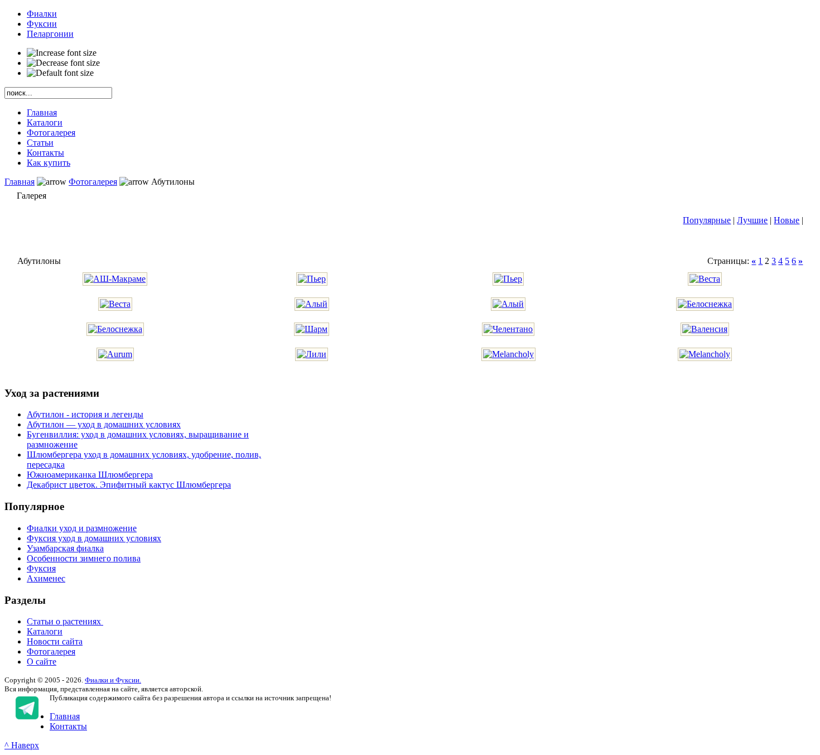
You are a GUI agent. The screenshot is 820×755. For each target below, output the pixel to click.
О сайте (41, 661)
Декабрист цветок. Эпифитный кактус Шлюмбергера (129, 484)
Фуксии (42, 23)
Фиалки (42, 13)
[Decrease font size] (63, 63)
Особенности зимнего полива (84, 558)
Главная (19, 181)
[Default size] (60, 73)
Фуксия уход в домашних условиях (94, 538)
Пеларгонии (50, 34)
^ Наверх (21, 745)
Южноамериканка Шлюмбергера (90, 474)
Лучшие (752, 220)
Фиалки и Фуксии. (113, 680)
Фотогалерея (93, 181)
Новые (786, 220)
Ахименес (46, 578)
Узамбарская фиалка (65, 548)
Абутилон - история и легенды (85, 414)
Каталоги (44, 631)
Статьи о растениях (65, 621)
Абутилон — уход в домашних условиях (104, 424)
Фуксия (41, 568)
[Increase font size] (62, 53)
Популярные (707, 220)
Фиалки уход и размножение (82, 528)
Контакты (68, 726)
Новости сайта (55, 641)
